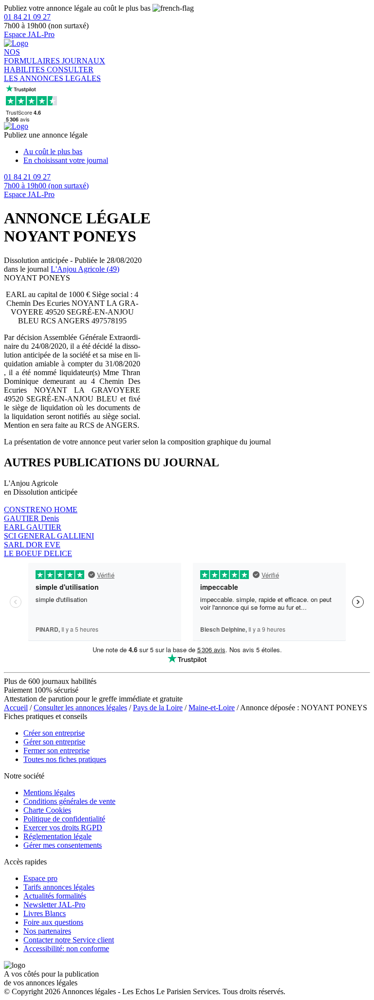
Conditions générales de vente (69, 801)
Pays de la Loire (158, 707)
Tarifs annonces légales (58, 887)
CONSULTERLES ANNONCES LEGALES (52, 73)
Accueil (16, 707)
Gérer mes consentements (62, 845)
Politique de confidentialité (64, 819)
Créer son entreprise (54, 733)
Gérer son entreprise (54, 742)
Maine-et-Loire (211, 707)
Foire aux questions (53, 922)
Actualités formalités (54, 896)
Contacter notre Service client (68, 940)
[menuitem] (196, 151)
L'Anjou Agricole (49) (85, 269)
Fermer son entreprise (56, 750)
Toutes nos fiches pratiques (64, 759)
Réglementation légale (57, 836)
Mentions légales (49, 792)
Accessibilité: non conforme (66, 948)
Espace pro (40, 878)
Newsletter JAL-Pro (54, 904)
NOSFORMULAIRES (33, 56)
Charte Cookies (47, 810)
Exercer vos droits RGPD (62, 827)
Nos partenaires (47, 931)
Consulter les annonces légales (80, 707)
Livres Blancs (44, 913)
